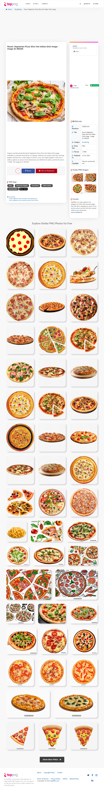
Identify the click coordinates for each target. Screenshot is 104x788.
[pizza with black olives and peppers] (52, 274)
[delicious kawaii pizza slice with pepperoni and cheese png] (84, 735)
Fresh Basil (35, 185)
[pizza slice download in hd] (20, 274)
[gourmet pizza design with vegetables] (20, 340)
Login (96, 3)
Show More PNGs (50, 760)
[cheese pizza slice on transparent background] (20, 405)
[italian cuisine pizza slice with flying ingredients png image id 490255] (46, 531)
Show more (23, 189)
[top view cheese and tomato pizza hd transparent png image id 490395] (84, 672)
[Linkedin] (92, 780)
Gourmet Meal (13, 189)
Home (10, 9)
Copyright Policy (49, 772)
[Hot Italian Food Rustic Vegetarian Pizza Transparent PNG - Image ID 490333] (77, 188)
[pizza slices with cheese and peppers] (84, 437)
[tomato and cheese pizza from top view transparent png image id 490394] (52, 672)
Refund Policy (74, 779)
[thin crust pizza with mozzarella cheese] (84, 274)
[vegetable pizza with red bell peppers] (52, 405)
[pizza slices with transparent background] (20, 502)
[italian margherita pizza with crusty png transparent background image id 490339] (54, 640)
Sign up (87, 3)
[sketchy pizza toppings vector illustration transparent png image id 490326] (20, 613)
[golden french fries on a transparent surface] (16, 531)
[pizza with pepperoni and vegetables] (20, 372)
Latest (28, 3)
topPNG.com (54, 781)
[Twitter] (88, 775)
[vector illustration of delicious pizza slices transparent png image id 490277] (83, 555)
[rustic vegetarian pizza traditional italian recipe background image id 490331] (52, 613)
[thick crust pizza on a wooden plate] (52, 470)
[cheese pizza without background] (20, 437)
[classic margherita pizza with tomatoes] (20, 307)
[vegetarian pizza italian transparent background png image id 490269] (82, 531)
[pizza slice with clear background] (52, 372)
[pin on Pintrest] (31, 231)
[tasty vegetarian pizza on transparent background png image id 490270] (17, 555)
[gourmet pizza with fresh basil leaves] (84, 372)
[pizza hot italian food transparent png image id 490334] (21, 640)
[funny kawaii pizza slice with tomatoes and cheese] (20, 735)
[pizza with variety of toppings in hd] (84, 307)
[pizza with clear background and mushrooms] (52, 307)
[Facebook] (92, 775)
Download (95, 85)
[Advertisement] (52, 27)
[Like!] (18, 170)
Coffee (77, 51)
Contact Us (78, 212)
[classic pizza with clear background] (52, 502)
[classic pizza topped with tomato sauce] (84, 405)
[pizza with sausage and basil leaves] (20, 470)
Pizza (10, 185)
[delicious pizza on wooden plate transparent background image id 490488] (28, 704)
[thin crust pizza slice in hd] (52, 242)
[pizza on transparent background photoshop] (52, 437)
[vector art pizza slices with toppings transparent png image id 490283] (28, 584)
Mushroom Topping (21, 185)
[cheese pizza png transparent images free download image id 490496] (76, 704)
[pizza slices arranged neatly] (52, 340)
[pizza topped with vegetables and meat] (84, 502)
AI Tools (35, 3)
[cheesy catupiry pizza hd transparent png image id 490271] (48, 555)
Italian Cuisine (47, 185)
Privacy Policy (55, 779)
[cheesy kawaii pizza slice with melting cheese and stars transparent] (52, 735)
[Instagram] (96, 775)
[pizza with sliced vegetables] (84, 340)
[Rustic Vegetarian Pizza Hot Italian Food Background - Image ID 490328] (90, 177)
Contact (45, 3)
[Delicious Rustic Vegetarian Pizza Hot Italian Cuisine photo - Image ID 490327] (77, 177)
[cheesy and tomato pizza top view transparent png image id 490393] (20, 672)
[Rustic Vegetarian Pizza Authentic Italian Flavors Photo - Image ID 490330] (90, 188)
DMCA (65, 779)
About (39, 772)
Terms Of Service (42, 779)
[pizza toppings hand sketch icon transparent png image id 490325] (76, 584)
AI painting (17, 9)
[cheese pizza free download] (84, 242)
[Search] (80, 4)
